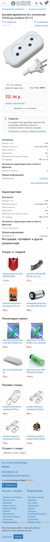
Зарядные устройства (12, 497)
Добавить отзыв (41, 25)
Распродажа (33, 505)
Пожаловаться (10, 485)
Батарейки (7, 502)
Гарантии (32, 499)
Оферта (31, 508)
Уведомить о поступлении (25, 108)
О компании (33, 519)
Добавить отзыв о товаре (14, 453)
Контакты (32, 516)
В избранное (42, 21)
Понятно (18, 536)
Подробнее (7, 536)
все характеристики (39, 182)
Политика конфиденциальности (37, 512)
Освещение (8, 519)
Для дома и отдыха (11, 516)
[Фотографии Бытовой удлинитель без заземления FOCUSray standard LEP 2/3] (25, 54)
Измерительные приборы (10, 509)
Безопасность (9, 513)
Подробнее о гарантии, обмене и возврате (27, 131)
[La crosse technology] (21, 3)
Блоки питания (9, 505)
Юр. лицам (32, 502)
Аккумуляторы (9, 499)
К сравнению (10, 21)
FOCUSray (44, 178)
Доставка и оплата (36, 497)
